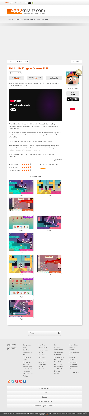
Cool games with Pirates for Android (27, 374)
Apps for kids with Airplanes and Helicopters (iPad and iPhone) (59, 369)
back (12, 61)
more (47, 414)
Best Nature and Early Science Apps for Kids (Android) (43, 364)
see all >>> (76, 372)
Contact (44, 397)
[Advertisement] (44, 43)
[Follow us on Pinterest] (16, 381)
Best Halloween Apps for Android (74, 357)
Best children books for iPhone (73, 347)
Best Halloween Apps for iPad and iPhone (59, 359)
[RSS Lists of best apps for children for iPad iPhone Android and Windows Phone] (9, 381)
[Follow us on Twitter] (13, 381)
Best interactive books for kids (58, 347)
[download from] (73, 99)
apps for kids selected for (18, 3)
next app (76, 61)
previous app (23, 61)
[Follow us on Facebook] (24, 381)
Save (73, 109)
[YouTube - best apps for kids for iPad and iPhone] (20, 381)
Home (10, 19)
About (45, 393)
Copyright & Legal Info (44, 401)
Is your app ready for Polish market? (44, 406)
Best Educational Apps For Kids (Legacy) (32, 19)
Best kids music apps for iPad (27, 352)
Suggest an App (44, 388)
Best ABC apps (74, 352)
